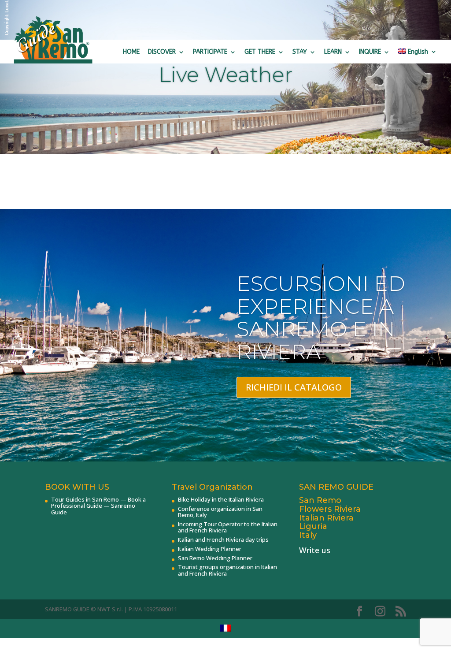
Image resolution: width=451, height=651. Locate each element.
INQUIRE (370, 52)
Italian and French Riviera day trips (223, 539)
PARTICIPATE (210, 52)
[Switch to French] (225, 628)
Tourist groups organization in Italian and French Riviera (227, 570)
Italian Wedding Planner (209, 549)
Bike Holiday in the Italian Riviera (221, 499)
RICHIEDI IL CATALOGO (294, 387)
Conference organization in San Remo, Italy (220, 512)
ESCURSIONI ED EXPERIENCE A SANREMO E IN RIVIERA (321, 318)
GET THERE (259, 52)
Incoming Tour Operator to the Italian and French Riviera (227, 527)
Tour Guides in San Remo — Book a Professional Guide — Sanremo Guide (98, 505)
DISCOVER (162, 52)
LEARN (333, 52)
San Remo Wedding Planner (215, 558)
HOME (131, 52)
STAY (299, 52)
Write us (314, 550)
